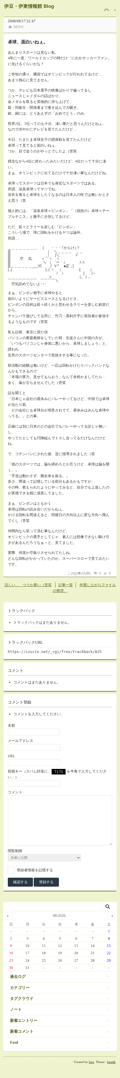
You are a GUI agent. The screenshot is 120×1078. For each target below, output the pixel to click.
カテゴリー (20, 988)
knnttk (111, 1062)
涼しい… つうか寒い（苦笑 (28, 585)
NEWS (18, 27)
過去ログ (18, 977)
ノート (16, 1009)
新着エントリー (23, 1020)
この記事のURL (79, 573)
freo (91, 1062)
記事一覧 (65, 585)
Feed (14, 1042)
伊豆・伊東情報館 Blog (29, 6)
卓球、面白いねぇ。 (28, 42)
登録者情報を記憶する (35, 870)
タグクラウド (21, 998)
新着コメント (21, 1031)
